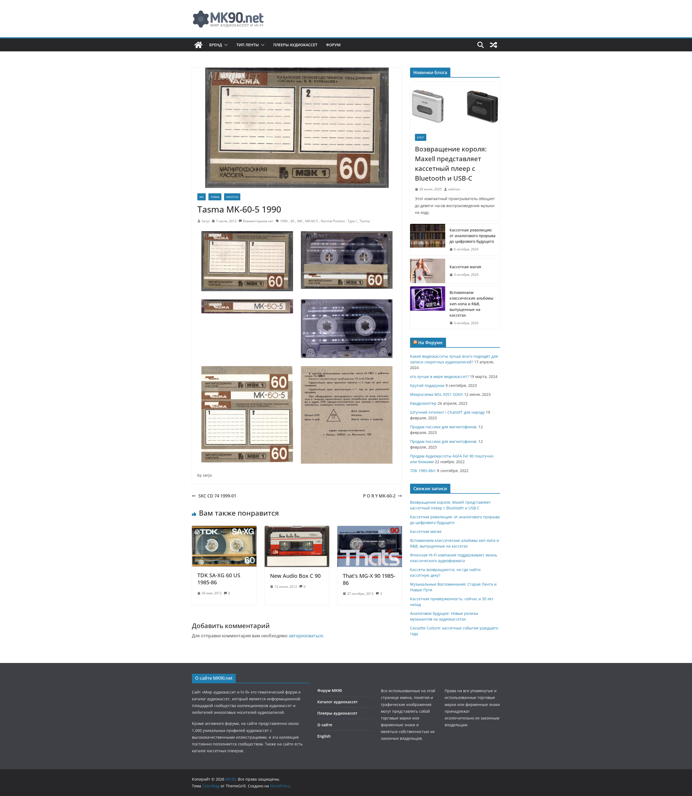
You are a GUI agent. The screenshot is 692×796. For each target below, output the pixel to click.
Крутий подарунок (427, 385)
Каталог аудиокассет (337, 701)
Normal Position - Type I (339, 221)
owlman (454, 189)
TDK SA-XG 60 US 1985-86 (218, 579)
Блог (420, 137)
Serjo (205, 221)
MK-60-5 (311, 221)
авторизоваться (306, 636)
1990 (284, 221)
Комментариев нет (258, 221)
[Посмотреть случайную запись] (493, 44)
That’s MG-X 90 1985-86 (369, 579)
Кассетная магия (465, 266)
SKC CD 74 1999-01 (217, 496)
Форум (333, 44)
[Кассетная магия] (427, 271)
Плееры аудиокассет (295, 44)
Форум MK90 (329, 690)
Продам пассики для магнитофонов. (443, 426)
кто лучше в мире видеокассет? (439, 376)
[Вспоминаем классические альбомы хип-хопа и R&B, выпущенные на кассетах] (427, 307)
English (324, 736)
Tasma (215, 197)
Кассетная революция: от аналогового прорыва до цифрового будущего (472, 235)
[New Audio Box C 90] (297, 530)
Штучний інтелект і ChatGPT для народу (447, 412)
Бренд (215, 44)
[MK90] (198, 44)
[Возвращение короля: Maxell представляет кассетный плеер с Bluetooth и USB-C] (455, 105)
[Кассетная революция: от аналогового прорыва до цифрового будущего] (427, 240)
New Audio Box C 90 (295, 575)
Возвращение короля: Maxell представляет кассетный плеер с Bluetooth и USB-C (451, 163)
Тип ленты (248, 44)
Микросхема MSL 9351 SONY (436, 394)
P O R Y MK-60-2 (379, 496)
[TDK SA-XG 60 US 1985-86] (224, 530)
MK (201, 197)
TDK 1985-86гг (423, 470)
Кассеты (232, 197)
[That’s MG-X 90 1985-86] (369, 530)
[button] (225, 45)
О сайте (324, 724)
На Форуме (430, 343)
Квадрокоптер (423, 403)
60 (292, 221)
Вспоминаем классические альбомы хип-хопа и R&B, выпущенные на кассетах (471, 304)
